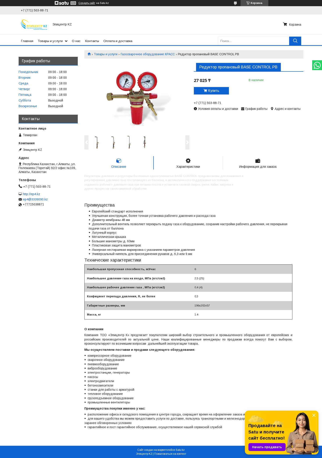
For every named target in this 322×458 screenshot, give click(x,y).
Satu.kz (180, 449)
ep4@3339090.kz (35, 199)
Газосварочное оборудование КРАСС (148, 54)
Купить (213, 91)
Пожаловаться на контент (170, 453)
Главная (27, 41)
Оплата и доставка (117, 41)
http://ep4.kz (31, 194)
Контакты (92, 41)
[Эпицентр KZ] (34, 24)
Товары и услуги (50, 41)
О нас (76, 41)
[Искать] (295, 41)
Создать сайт (86, 3)
